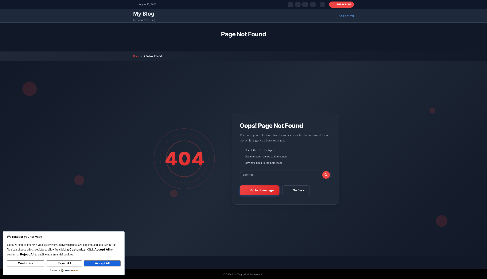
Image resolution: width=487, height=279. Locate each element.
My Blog (143, 13)
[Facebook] (290, 4)
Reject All (64, 263)
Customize (25, 263)
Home (136, 56)
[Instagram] (305, 4)
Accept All (102, 263)
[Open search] (313, 4)
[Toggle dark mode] (322, 4)
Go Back (298, 190)
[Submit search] (326, 175)
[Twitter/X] (298, 4)
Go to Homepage (262, 190)
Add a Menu (346, 15)
